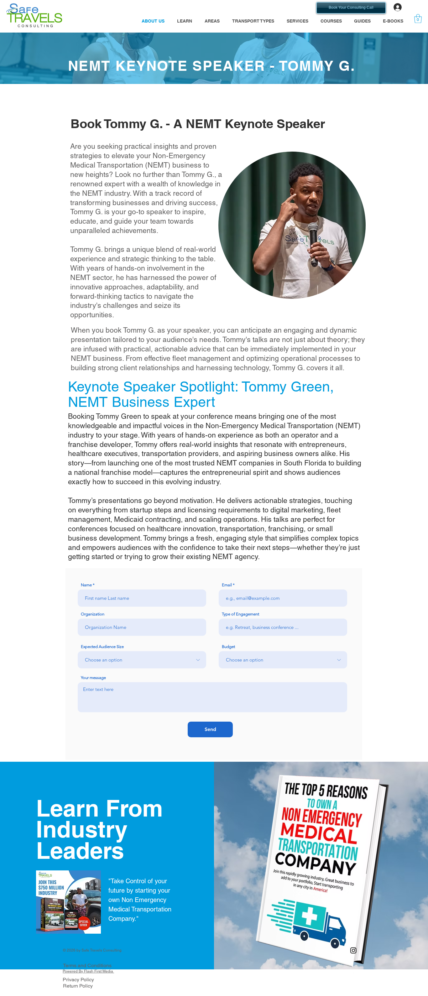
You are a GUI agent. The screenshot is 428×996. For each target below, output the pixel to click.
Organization (92, 614)
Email (227, 585)
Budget (228, 647)
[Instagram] (353, 950)
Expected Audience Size (102, 647)
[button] (184, 21)
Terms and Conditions (87, 965)
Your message (93, 678)
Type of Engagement (240, 614)
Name (86, 585)
